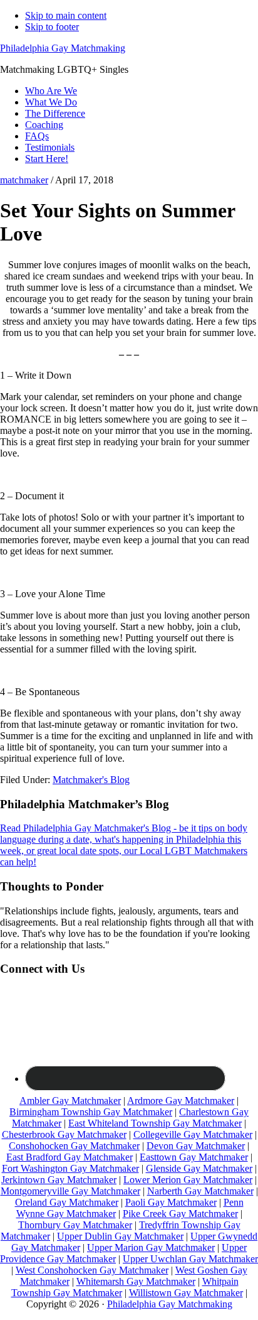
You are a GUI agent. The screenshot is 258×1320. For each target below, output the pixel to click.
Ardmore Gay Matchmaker (180, 1100)
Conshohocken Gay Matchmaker (74, 1145)
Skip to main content (65, 15)
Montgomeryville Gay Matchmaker (70, 1191)
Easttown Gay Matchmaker (194, 1157)
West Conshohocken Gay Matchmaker (92, 1270)
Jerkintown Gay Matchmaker (58, 1179)
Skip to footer (52, 26)
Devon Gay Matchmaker (196, 1145)
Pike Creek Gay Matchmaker (180, 1213)
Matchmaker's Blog (91, 779)
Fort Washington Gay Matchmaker (70, 1168)
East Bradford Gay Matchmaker (69, 1157)
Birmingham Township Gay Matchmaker (90, 1111)
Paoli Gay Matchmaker (171, 1202)
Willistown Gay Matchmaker (186, 1292)
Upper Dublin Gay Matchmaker (120, 1236)
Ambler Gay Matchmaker (70, 1100)
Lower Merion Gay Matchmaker (187, 1179)
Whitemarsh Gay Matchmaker (135, 1281)
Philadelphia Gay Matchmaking (62, 48)
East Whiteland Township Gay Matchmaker (155, 1123)
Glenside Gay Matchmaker (199, 1168)
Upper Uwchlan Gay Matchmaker (190, 1258)
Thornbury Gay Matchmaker (75, 1225)
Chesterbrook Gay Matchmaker (64, 1134)
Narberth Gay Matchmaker (200, 1191)
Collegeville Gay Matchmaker (192, 1134)
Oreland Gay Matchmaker (66, 1202)
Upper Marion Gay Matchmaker (151, 1247)
